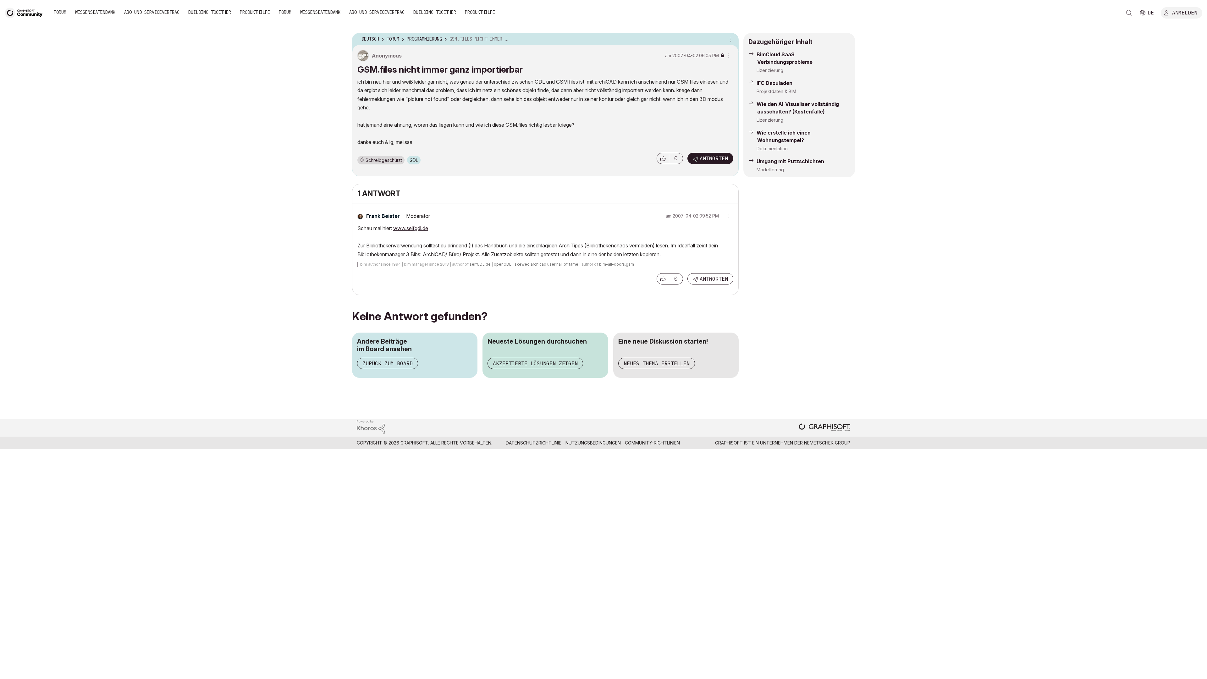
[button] (663, 158)
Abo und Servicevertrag (151, 12)
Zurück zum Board (387, 363)
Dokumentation (772, 148)
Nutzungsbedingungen (593, 442)
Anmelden (1184, 12)
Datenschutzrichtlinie (533, 442)
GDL (414, 160)
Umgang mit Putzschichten (790, 161)
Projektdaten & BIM (776, 91)
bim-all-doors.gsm (616, 264)
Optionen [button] (730, 39)
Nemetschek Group (827, 442)
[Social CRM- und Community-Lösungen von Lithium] (371, 426)
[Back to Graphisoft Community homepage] (26, 12)
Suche (1129, 13)
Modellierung (770, 169)
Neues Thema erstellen (657, 363)
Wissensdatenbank (95, 12)
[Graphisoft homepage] (824, 428)
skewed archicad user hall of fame (546, 264)
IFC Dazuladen (774, 83)
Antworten (714, 158)
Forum (60, 12)
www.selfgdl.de (410, 228)
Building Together (209, 12)
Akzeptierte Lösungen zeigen (535, 363)
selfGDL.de (480, 264)
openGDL (502, 264)
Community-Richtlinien (652, 442)
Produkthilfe (255, 12)
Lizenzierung (770, 70)
